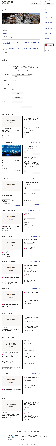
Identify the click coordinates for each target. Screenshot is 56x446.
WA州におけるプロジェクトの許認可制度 (31, 182)
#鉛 (26, 132)
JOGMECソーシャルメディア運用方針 (39, 443)
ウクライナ (11, 192)
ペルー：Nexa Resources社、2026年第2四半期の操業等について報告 (31, 128)
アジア (31, 157)
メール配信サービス (41, 1)
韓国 (32, 193)
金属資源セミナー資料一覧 (33, 337)
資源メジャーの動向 (7, 332)
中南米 (8, 128)
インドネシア (11, 352)
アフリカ (31, 383)
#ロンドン (33, 150)
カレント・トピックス (8, 164)
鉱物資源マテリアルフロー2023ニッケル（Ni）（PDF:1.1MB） (32, 225)
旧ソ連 (8, 192)
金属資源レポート (7, 198)
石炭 (38, 431)
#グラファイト (7, 201)
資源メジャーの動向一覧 (34, 313)
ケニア (34, 383)
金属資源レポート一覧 (34, 178)
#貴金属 (10, 200)
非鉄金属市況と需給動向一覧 (33, 261)
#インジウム (11, 165)
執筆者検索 (5, 80)
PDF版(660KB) (36, 204)
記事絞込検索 (49, 3)
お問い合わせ (47, 1)
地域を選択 (17, 101)
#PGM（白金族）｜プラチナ (6, 283)
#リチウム (6, 166)
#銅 (2, 135)
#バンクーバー (29, 200)
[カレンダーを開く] (18, 71)
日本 (17, 352)
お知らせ (45, 12)
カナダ (35, 194)
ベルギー (31, 158)
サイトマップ (47, 443)
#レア (9, 166)
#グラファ (9, 362)
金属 (2, 133)
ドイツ (38, 157)
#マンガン (30, 169)
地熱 (31, 431)
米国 (32, 291)
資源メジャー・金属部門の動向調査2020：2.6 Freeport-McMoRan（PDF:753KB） (31, 327)
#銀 (5, 361)
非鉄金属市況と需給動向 (30, 268)
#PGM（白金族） (14, 282)
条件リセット (14, 106)
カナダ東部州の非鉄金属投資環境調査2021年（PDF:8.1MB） (31, 293)
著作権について (14, 443)
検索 (26, 106)
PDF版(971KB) (36, 190)
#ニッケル (3, 166)
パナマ (31, 194)
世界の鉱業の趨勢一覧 (34, 236)
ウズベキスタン (12, 251)
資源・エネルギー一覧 (35, 3)
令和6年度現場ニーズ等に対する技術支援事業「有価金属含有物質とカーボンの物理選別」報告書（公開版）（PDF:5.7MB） (31, 404)
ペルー (11, 128)
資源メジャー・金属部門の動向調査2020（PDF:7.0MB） (10, 330)
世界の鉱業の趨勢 (7, 256)
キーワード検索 (6, 74)
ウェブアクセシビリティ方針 (28, 443)
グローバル (31, 145)
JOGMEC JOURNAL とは (34, 1)
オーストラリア (9, 193)
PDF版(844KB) (18, 170)
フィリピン (9, 353)
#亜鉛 (28, 132)
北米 (33, 158)
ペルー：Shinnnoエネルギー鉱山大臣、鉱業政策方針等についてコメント (11, 131)
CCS (28, 431)
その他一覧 (36, 398)
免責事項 (9, 443)
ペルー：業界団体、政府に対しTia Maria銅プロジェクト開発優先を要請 (31, 119)
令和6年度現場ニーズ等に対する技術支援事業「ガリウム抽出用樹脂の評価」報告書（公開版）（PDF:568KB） (11, 416)
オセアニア (14, 192)
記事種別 (5, 88)
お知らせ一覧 (36, 27)
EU (35, 157)
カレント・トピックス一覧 (33, 142)
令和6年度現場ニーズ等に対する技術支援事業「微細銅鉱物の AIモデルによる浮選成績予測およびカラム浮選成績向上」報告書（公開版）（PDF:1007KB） (31, 415)
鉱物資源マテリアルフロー (8, 230)
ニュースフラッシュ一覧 (34, 114)
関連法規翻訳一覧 (35, 373)
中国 (32, 157)
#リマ (8, 135)
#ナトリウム (34, 168)
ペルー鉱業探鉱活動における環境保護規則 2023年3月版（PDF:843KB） (11, 390)
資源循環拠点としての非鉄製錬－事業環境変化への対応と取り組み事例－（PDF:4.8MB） (31, 356)
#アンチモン (7, 165)
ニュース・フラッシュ (8, 133)
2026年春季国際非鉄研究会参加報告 (31, 146)
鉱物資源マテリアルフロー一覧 (33, 210)
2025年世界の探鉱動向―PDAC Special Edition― (8, 196)
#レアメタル (29, 228)
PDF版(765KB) (36, 173)
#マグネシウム (26, 169)
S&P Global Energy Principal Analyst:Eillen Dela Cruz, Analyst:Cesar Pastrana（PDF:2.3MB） (11, 356)
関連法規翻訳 (29, 380)
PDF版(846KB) (36, 154)
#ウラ (10, 201)
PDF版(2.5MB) (18, 205)
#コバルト (17, 165)
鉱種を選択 (17, 93)
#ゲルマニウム (30, 168)
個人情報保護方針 (20, 443)
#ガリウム (14, 165)
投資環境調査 (6, 308)
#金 (3, 135)
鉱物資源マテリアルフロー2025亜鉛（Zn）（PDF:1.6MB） (10, 227)
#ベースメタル (5, 200)
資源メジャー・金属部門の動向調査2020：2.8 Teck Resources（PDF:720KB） (31, 318)
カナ (35, 158)
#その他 (6, 135)
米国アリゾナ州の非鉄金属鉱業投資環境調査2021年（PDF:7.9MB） (31, 301)
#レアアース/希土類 (4, 362)
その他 (5, 419)
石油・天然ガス (19, 431)
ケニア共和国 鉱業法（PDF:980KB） (32, 385)
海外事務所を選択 (17, 97)
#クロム (25, 219)
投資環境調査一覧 (35, 288)
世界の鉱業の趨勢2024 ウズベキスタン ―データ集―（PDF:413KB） (31, 241)
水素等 (25, 431)
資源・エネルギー (6, 84)
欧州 (34, 157)
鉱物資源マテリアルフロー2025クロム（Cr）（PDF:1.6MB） (32, 215)
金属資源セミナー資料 (8, 359)
